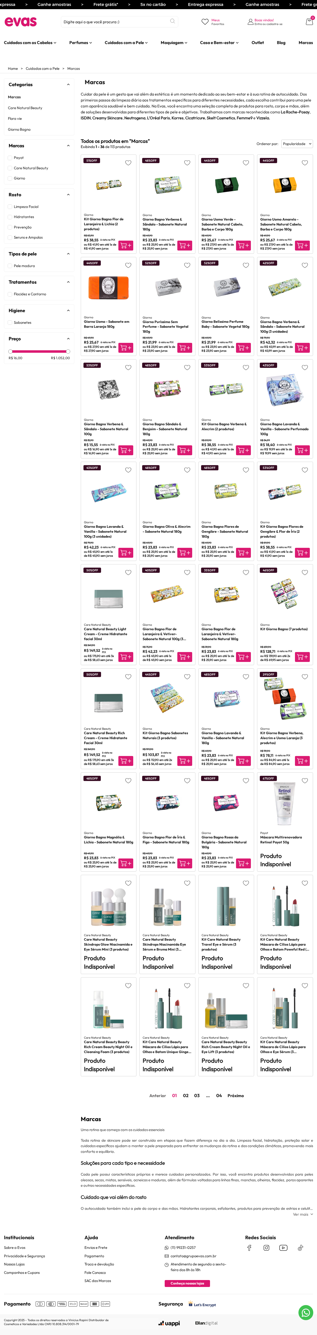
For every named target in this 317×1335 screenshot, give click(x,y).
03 (197, 1095)
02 (185, 1095)
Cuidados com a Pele (42, 68)
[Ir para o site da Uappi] (169, 1323)
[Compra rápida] (125, 246)
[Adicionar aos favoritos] (128, 162)
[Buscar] (172, 21)
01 (174, 1095)
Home (13, 68)
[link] (28, 42)
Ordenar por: (267, 143)
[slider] (10, 351)
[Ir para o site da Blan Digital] (206, 1323)
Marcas (73, 68)
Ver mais (300, 1214)
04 (219, 1095)
